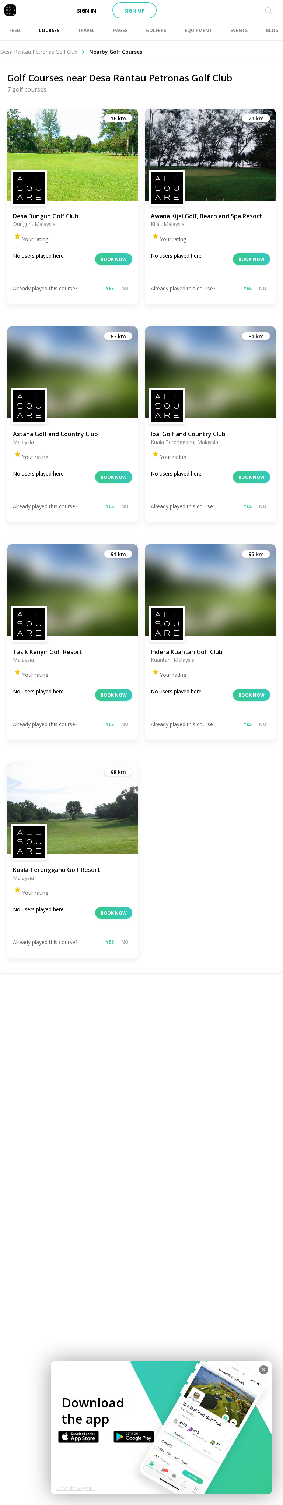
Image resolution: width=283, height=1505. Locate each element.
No (125, 288)
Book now (114, 259)
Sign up (134, 10)
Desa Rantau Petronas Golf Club (38, 51)
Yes (110, 288)
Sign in (86, 10)
